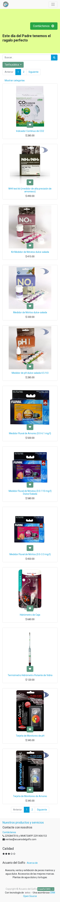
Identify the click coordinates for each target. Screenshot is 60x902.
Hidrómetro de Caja (30, 614)
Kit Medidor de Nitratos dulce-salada (30, 252)
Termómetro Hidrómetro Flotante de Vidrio (30, 675)
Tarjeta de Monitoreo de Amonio (30, 796)
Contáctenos (41, 26)
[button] (30, 125)
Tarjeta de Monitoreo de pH (30, 735)
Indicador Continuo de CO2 (30, 131)
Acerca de (32, 863)
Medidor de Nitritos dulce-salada (30, 312)
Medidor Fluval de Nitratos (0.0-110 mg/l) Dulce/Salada (30, 492)
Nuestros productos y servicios (23, 822)
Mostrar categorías (15, 80)
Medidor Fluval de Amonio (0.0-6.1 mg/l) (30, 433)
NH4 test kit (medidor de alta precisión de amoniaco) (30, 190)
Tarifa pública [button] (12, 64)
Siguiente (33, 72)
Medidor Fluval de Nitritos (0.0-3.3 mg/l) (30, 554)
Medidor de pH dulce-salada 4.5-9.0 (30, 373)
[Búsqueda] (54, 57)
